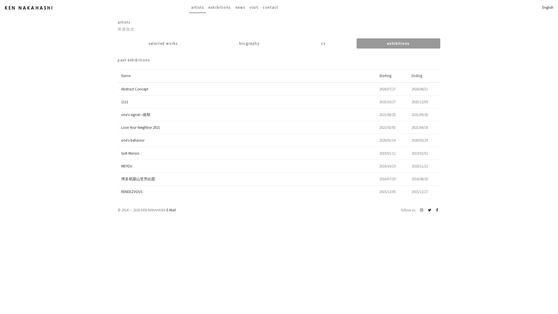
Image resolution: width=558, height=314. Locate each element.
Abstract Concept (134, 89)
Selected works (163, 43)
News (240, 7)
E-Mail (171, 210)
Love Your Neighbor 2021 (140, 127)
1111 (124, 101)
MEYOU (126, 166)
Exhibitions (219, 7)
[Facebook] (437, 210)
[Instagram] (421, 210)
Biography (249, 43)
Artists (197, 7)
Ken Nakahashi (29, 7)
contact (270, 7)
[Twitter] (429, 210)
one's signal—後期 (135, 114)
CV (323, 43)
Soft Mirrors (130, 153)
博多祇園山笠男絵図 (138, 178)
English (547, 7)
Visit (254, 7)
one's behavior (132, 140)
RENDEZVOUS (131, 191)
